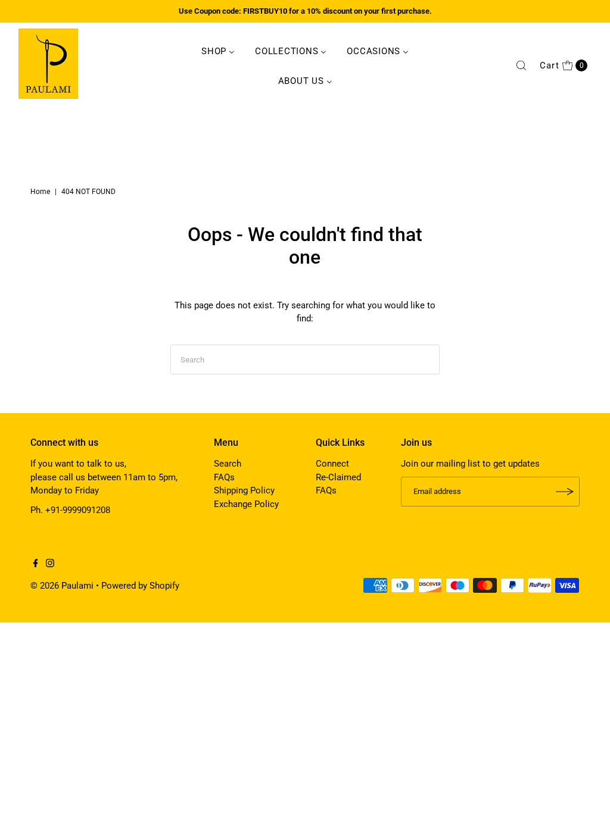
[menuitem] (218, 50)
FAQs (224, 477)
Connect (332, 463)
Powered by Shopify (140, 585)
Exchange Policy (246, 504)
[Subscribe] (565, 491)
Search (227, 463)
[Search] (521, 65)
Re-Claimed (338, 477)
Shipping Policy (244, 490)
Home (40, 191)
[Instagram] (50, 564)
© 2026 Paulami (62, 585)
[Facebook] (35, 564)
